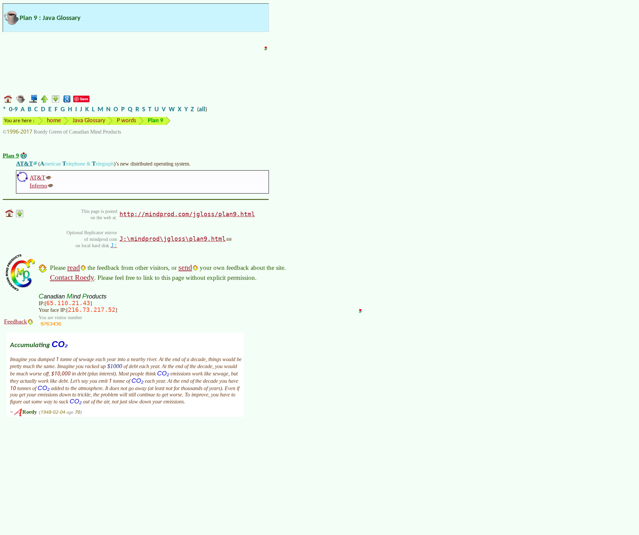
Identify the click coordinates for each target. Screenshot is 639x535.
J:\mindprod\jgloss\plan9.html (172, 238)
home (54, 121)
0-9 (13, 109)
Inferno (38, 185)
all (202, 109)
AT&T (24, 163)
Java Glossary (89, 121)
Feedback (15, 321)
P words (126, 121)
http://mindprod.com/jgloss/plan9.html (187, 214)
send (185, 267)
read (73, 267)
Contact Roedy (72, 277)
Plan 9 (11, 155)
